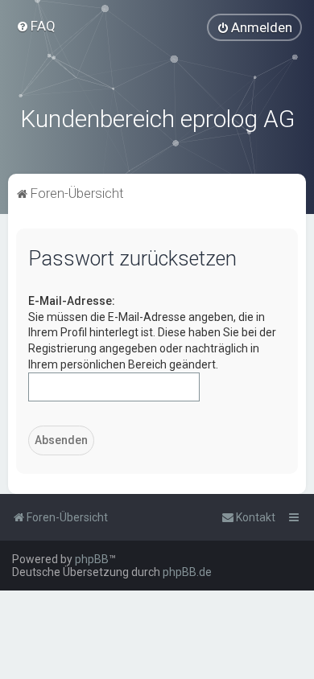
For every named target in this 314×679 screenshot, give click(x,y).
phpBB (92, 559)
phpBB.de (187, 572)
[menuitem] (36, 26)
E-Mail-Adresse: (71, 300)
